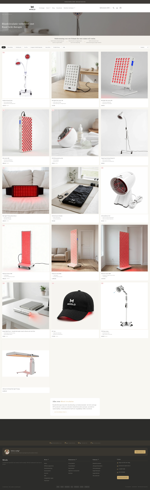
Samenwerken (47, 470)
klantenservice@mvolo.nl (124, 465)
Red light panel (18, 47)
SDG (45, 475)
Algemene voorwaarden (73, 470)
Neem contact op (140, 452)
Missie (45, 463)
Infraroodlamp (10, 47)
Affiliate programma (49, 466)
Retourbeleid (71, 468)
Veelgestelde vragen (48, 478)
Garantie (46, 473)
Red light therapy (56, 47)
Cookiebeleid (134, 486)
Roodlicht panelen (97, 463)
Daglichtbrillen (96, 473)
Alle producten (96, 475)
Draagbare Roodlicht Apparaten (36, 47)
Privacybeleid (71, 463)
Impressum (46, 480)
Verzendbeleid (71, 466)
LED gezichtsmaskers (97, 466)
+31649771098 (122, 469)
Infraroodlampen (97, 468)
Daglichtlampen (96, 470)
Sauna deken (47, 47)
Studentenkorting (48, 468)
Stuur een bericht (123, 477)
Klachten (70, 473)
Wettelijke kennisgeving (143, 486)
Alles (4, 47)
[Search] (113, 8)
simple (64, 47)
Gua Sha (26, 47)
